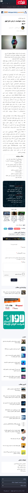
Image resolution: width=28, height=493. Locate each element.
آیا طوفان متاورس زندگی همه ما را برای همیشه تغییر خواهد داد (13, 356)
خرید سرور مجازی (21, 469)
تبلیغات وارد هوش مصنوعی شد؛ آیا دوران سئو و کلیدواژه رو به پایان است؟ (14, 166)
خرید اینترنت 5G (22, 467)
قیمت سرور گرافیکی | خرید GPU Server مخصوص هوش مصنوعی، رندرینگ (12, 410)
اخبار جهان (11, 28)
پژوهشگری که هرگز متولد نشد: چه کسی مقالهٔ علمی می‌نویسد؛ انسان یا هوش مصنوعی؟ (11, 292)
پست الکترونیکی (21, 253)
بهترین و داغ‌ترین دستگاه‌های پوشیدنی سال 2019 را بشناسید (6, 218)
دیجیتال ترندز (19, 225)
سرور (6, 490)
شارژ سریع (10, 228)
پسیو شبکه (23, 471)
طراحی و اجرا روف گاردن (20, 464)
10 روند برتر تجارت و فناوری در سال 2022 (12, 349)
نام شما (23, 247)
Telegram (22, 234)
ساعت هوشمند (17, 228)
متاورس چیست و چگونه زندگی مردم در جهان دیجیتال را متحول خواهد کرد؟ (11, 377)
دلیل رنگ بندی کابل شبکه (15, 438)
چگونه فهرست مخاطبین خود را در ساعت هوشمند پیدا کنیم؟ (21, 218)
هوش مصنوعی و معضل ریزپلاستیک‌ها (16, 171)
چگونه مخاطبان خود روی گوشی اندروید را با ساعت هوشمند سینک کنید (14, 219)
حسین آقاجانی (17, 28)
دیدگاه (23, 262)
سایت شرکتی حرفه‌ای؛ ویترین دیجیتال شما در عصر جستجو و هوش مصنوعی (11, 417)
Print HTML (11, 234)
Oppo (5, 228)
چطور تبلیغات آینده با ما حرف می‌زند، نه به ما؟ (11, 445)
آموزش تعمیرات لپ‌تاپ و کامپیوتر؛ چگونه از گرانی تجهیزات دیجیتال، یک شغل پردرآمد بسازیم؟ (12, 432)
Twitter (17, 234)
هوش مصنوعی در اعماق (16, 174)
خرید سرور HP (22, 465)
